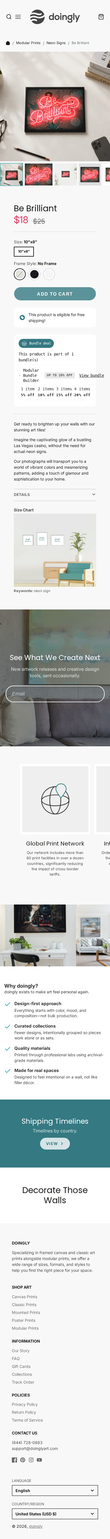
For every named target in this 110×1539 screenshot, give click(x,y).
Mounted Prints (26, 1312)
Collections (22, 1374)
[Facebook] (14, 1460)
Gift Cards (21, 1366)
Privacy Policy (25, 1404)
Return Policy (24, 1412)
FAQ (16, 1358)
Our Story (21, 1350)
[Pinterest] (22, 1460)
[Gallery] (55, 120)
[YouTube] (39, 1460)
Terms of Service (27, 1420)
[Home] (8, 43)
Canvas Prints (24, 1296)
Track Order (23, 1382)
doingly (36, 1526)
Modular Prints (28, 43)
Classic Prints (24, 1304)
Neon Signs (56, 43)
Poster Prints (23, 1320)
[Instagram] (31, 1460)
